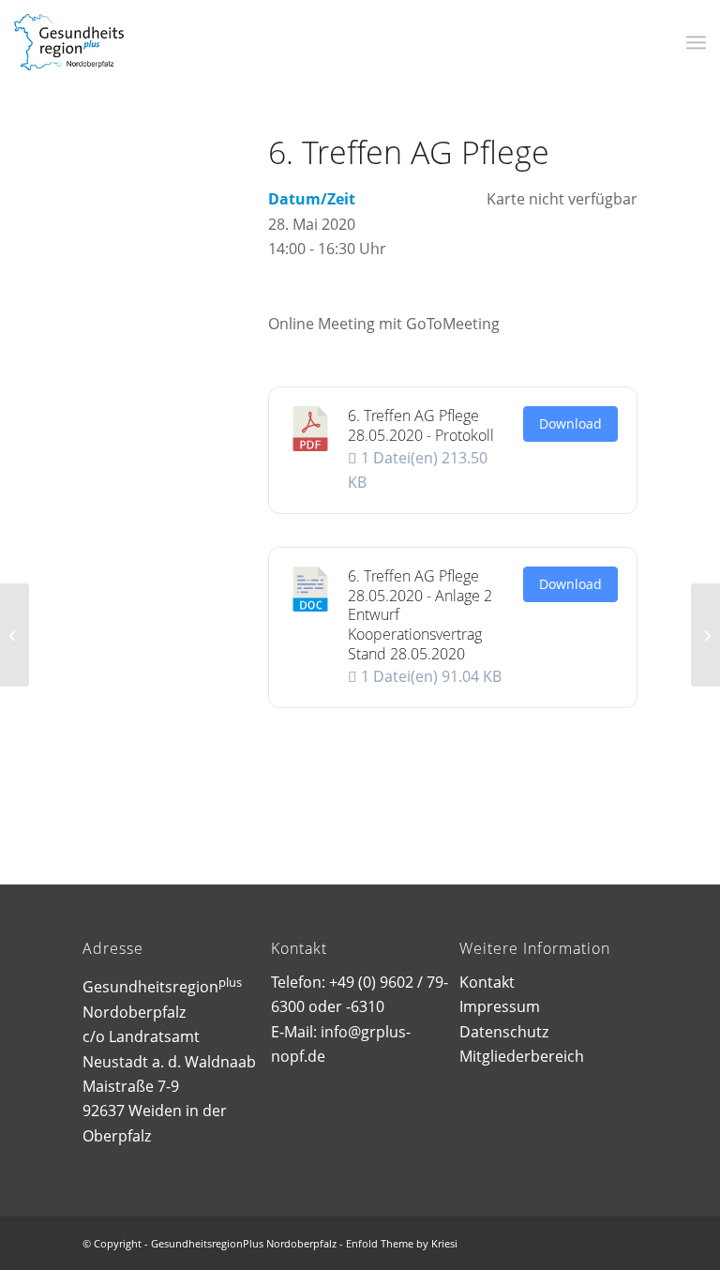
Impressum (499, 1006)
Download (570, 423)
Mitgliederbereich (521, 1056)
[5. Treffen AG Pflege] (14, 635)
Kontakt (487, 982)
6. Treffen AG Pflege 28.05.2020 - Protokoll (421, 425)
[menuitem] (696, 42)
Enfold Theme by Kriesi (402, 1243)
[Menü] (696, 42)
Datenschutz (503, 1031)
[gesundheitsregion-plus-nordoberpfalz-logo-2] (68, 42)
